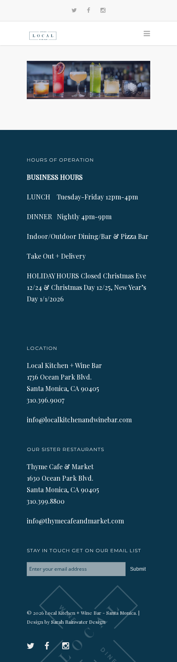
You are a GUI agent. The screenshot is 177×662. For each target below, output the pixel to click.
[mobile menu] (142, 33)
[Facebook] (88, 10)
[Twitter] (74, 10)
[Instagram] (102, 10)
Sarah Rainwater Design (78, 621)
